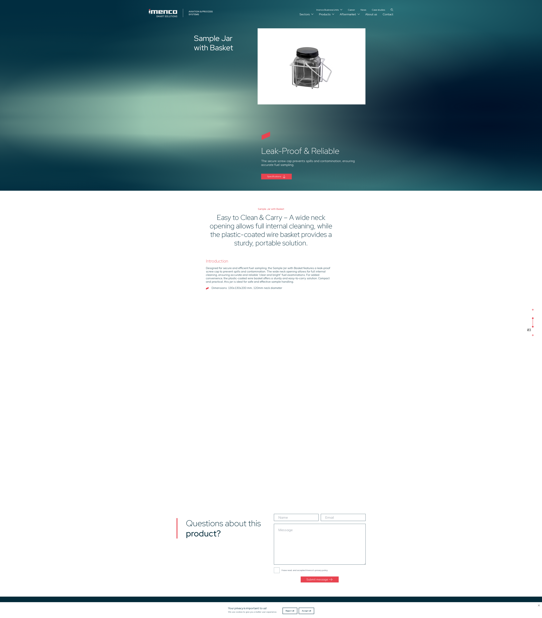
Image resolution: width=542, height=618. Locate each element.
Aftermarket (348, 14)
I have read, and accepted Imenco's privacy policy (304, 570)
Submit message (317, 579)
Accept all (306, 610)
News (363, 9)
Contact (388, 14)
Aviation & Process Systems (201, 13)
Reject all (290, 610)
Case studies (378, 9)
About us (371, 14)
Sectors (305, 14)
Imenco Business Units (327, 10)
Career (351, 9)
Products (325, 14)
